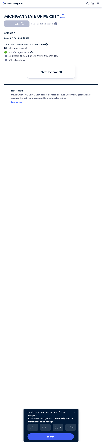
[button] (16, 23)
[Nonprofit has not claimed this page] (5, 48)
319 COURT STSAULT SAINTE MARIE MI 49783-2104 (33, 56)
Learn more (16, 102)
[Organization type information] (31, 52)
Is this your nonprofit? (18, 48)
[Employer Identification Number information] (46, 44)
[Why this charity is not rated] (61, 72)
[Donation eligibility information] (55, 23)
